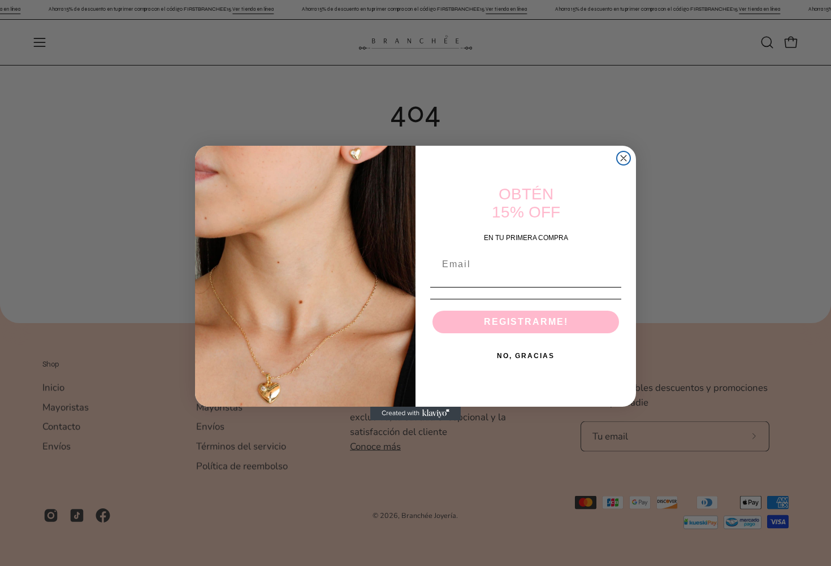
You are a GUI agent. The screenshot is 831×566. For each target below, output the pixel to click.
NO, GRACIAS (526, 356)
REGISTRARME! (526, 321)
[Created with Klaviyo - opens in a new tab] (415, 413)
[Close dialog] (623, 158)
